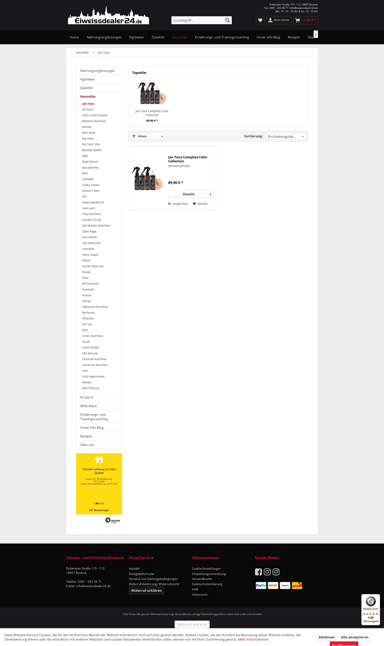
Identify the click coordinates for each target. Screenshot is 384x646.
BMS (85, 156)
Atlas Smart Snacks (95, 115)
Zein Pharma (90, 388)
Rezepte (86, 436)
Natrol (86, 260)
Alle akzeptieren (354, 637)
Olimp (86, 301)
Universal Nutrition (95, 365)
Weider (87, 382)
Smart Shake (90, 347)
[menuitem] (201, 20)
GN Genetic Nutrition (96, 225)
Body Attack (90, 162)
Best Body (88, 133)
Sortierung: (253, 136)
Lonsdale (88, 249)
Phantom (88, 318)
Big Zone (88, 138)
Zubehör (86, 88)
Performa (88, 312)
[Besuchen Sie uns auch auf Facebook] (258, 571)
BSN (85, 173)
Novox (86, 272)
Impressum (200, 594)
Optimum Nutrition (95, 307)
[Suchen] (227, 20)
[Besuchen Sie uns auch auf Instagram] (267, 571)
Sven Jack (88, 208)
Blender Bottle (91, 150)
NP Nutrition (90, 283)
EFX (84, 196)
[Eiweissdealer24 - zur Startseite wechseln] (108, 16)
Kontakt (134, 569)
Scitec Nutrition (92, 336)
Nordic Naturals (93, 266)
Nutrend (88, 289)
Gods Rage (89, 231)
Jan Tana (88, 103)
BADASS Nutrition (94, 121)
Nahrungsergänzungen (97, 70)
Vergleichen (180, 204)
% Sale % (86, 397)
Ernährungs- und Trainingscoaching (94, 416)
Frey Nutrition (91, 214)
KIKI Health (89, 237)
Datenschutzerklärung (207, 584)
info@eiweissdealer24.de (93, 586)
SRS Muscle (90, 353)
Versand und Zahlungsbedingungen (153, 579)
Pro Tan (87, 324)
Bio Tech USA (91, 144)
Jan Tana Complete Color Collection (152, 113)
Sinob (86, 342)
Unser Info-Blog (92, 427)
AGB (195, 589)
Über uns (87, 445)
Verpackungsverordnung (209, 574)
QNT (85, 330)
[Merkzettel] (260, 20)
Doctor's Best (91, 191)
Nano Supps (90, 254)
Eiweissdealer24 (93, 202)
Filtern (142, 136)
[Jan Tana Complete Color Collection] (152, 93)
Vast (85, 371)
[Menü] (377, 596)
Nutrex (86, 295)
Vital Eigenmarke (93, 376)
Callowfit (88, 179)
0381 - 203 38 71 (90, 582)
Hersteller (88, 96)
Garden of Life (91, 220)
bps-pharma (90, 167)
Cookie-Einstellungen (206, 569)
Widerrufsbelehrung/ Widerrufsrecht (154, 584)
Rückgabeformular (141, 574)
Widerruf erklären (146, 590)
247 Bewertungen (99, 510)
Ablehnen (327, 637)
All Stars (87, 109)
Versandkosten (202, 579)
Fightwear (87, 79)
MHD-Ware (88, 406)
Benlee (86, 127)
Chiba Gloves (91, 185)
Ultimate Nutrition (94, 359)
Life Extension (91, 243)
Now (85, 278)
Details (188, 194)
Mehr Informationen (253, 639)
